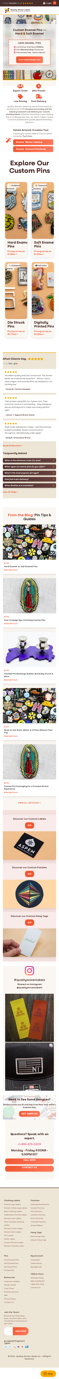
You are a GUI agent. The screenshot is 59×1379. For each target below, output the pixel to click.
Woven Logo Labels (12, 1204)
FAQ (5, 1295)
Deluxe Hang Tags (38, 1240)
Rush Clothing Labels (13, 1211)
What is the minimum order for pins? (23, 460)
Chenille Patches (38, 1222)
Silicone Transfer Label (14, 1246)
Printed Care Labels (12, 1218)
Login (48, 3)
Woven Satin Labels (12, 1232)
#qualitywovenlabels (29, 980)
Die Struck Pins (10, 1267)
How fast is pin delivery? (17, 479)
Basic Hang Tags (38, 1236)
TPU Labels (8, 1235)
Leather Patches (38, 1215)
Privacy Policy (10, 1299)
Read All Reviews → (12, 445)
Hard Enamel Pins (11, 1260)
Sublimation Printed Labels (15, 1215)
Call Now (29, 1159)
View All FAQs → (10, 492)
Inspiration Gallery (12, 1281)
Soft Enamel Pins (11, 1263)
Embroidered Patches (40, 1204)
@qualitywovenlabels (29, 987)
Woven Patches (38, 1208)
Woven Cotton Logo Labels (15, 1208)
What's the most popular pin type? (22, 473)
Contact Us (29, 1167)
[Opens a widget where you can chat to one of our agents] (48, 1374)
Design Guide (10, 1285)
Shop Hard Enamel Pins (29, 60)
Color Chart (9, 1288)
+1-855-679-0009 (29, 1144)
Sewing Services (11, 1292)
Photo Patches (37, 1218)
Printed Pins (9, 1270)
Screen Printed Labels (13, 1242)
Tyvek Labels (9, 1239)
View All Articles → (29, 803)
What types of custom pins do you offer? (25, 466)
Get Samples (29, 1113)
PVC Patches (36, 1211)
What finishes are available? (19, 485)
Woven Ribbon (37, 1225)
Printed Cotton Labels (13, 1228)
